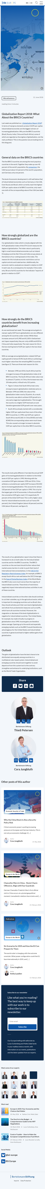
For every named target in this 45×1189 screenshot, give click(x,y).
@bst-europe (3, 1155)
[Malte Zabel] (33, 1085)
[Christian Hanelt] (14, 1094)
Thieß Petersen (23, 730)
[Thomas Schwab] (14, 1075)
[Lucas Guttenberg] (5, 1075)
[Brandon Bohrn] (24, 1075)
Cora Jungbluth (23, 769)
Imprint (16, 1180)
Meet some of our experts (10, 1068)
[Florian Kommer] (5, 1094)
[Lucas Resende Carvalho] (33, 1094)
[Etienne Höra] (24, 1085)
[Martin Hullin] (24, 1094)
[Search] (36, 2)
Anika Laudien (16, 973)
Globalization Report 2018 (32, 123)
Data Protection (26, 1180)
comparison (32, 167)
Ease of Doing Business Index (16, 579)
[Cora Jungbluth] (14, 1085)
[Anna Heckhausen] (5, 1085)
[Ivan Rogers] (33, 1075)
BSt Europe (3, 1161)
